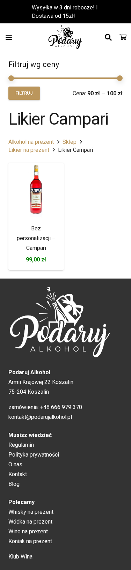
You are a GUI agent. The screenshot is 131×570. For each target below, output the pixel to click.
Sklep (70, 142)
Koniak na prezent (30, 541)
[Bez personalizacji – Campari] (36, 191)
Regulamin (21, 445)
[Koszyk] (123, 37)
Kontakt (17, 474)
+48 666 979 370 (61, 407)
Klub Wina (20, 556)
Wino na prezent (28, 531)
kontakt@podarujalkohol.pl (40, 417)
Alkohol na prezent (31, 142)
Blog (14, 484)
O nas (15, 464)
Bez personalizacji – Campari (36, 238)
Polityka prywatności (33, 454)
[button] (8, 37)
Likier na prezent (28, 150)
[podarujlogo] (65, 37)
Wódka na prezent (30, 521)
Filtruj (24, 93)
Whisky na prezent (30, 512)
